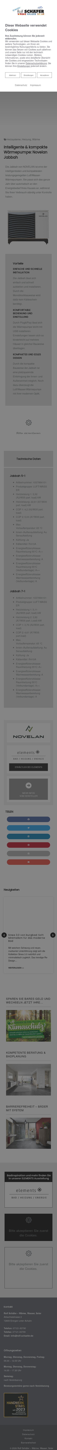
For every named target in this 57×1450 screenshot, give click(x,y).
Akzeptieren (44, 75)
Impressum (35, 85)
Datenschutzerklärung (36, 63)
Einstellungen (28, 75)
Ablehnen (12, 75)
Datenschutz (21, 85)
